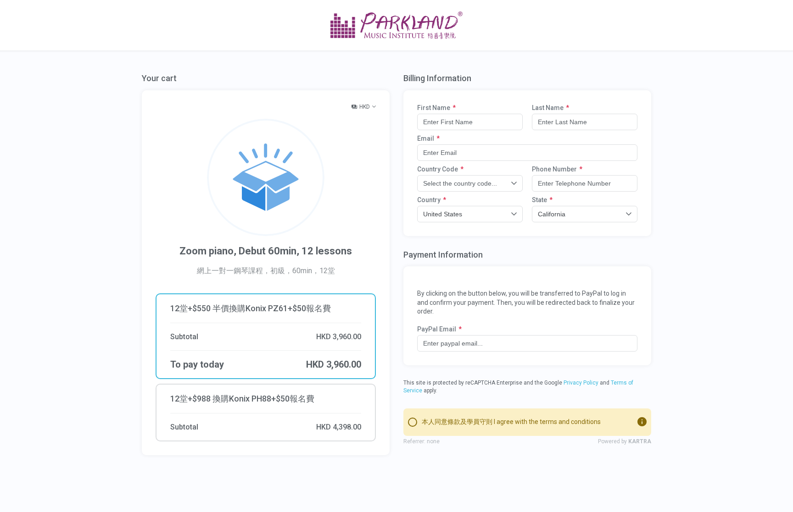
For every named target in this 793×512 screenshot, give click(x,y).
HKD (364, 107)
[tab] (265, 322)
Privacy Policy (581, 383)
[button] (265, 412)
